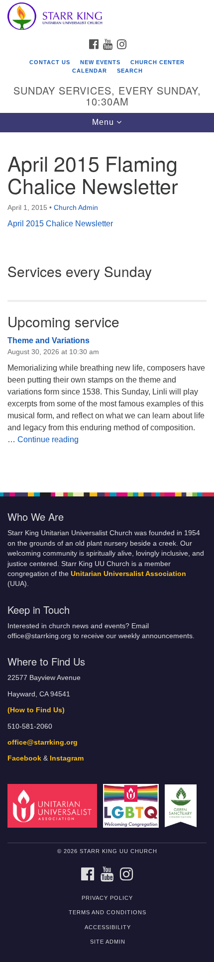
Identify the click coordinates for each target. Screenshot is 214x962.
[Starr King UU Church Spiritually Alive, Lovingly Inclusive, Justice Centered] (107, 16)
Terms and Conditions (107, 912)
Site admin (107, 942)
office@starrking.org (42, 742)
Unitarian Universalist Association (128, 573)
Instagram (67, 758)
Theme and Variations (48, 340)
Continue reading (48, 439)
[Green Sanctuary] (183, 805)
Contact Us (49, 62)
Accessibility (108, 927)
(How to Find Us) (36, 710)
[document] (107, 307)
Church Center (157, 62)
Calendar (89, 71)
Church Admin (76, 207)
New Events (100, 62)
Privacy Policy (107, 898)
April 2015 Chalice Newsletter (60, 223)
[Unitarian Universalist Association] (54, 805)
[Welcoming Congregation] (133, 805)
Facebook (24, 758)
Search (130, 71)
